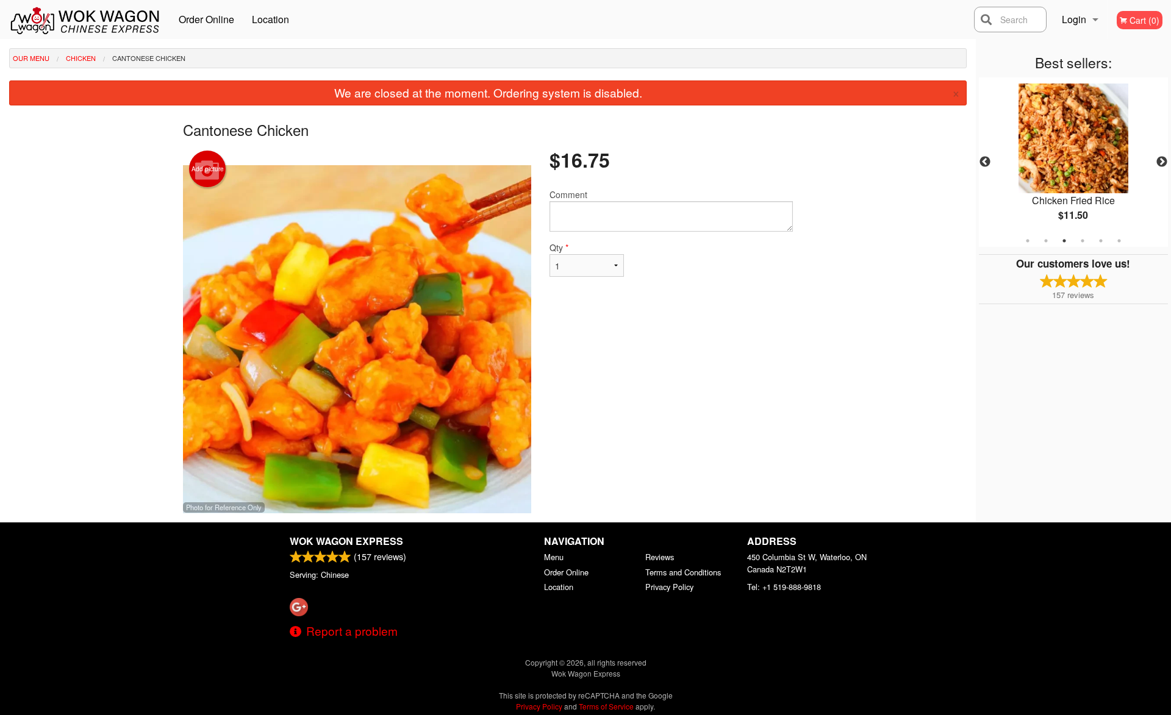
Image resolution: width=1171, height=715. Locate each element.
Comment (568, 194)
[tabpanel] (1073, 162)
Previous (985, 162)
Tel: (784, 586)
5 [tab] (1101, 241)
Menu (554, 557)
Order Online (206, 19)
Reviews (659, 557)
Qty (559, 247)
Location (270, 19)
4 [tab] (1082, 241)
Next (1162, 162)
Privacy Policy (669, 586)
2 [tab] (1046, 241)
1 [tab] (1028, 241)
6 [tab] (1119, 241)
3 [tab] (1064, 241)
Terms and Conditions (683, 572)
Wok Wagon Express (346, 541)
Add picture (208, 169)
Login (1074, 19)
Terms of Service (606, 706)
